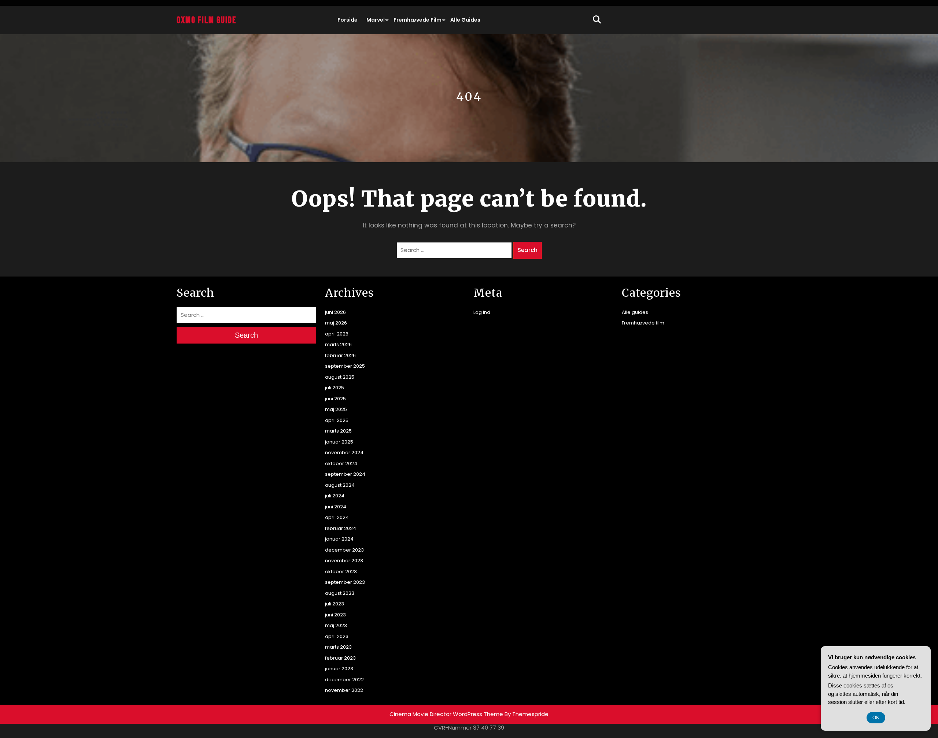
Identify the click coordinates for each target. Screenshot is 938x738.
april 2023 (336, 636)
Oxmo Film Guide (206, 20)
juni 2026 (335, 312)
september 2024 (345, 474)
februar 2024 (340, 528)
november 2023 (344, 560)
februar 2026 (340, 355)
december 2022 (344, 679)
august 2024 (340, 485)
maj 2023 (336, 625)
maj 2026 (336, 322)
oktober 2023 (341, 571)
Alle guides (465, 19)
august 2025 (339, 377)
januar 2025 (339, 441)
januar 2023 (339, 668)
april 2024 (337, 517)
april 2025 (336, 420)
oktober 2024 (341, 463)
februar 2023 (340, 657)
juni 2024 (335, 506)
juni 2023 (335, 614)
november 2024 (344, 452)
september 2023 (345, 582)
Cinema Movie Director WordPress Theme (446, 714)
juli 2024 (334, 495)
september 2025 (345, 366)
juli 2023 (334, 603)
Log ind (481, 312)
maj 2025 (336, 409)
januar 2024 (339, 538)
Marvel (375, 19)
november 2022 (344, 690)
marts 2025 (338, 430)
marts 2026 (338, 344)
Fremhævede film (418, 19)
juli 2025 (334, 387)
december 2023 (344, 549)
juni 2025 (335, 398)
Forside (347, 19)
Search (528, 250)
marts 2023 (338, 647)
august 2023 (339, 593)
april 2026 (336, 333)
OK (875, 717)
